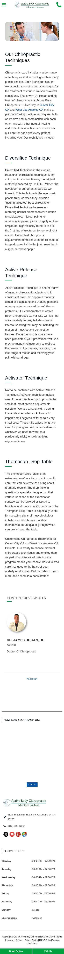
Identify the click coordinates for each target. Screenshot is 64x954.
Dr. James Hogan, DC (25, 640)
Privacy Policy (31, 940)
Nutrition (32, 678)
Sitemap (19, 940)
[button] (4, 5)
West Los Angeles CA (29, 109)
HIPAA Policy (45, 940)
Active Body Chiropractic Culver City (36, 937)
